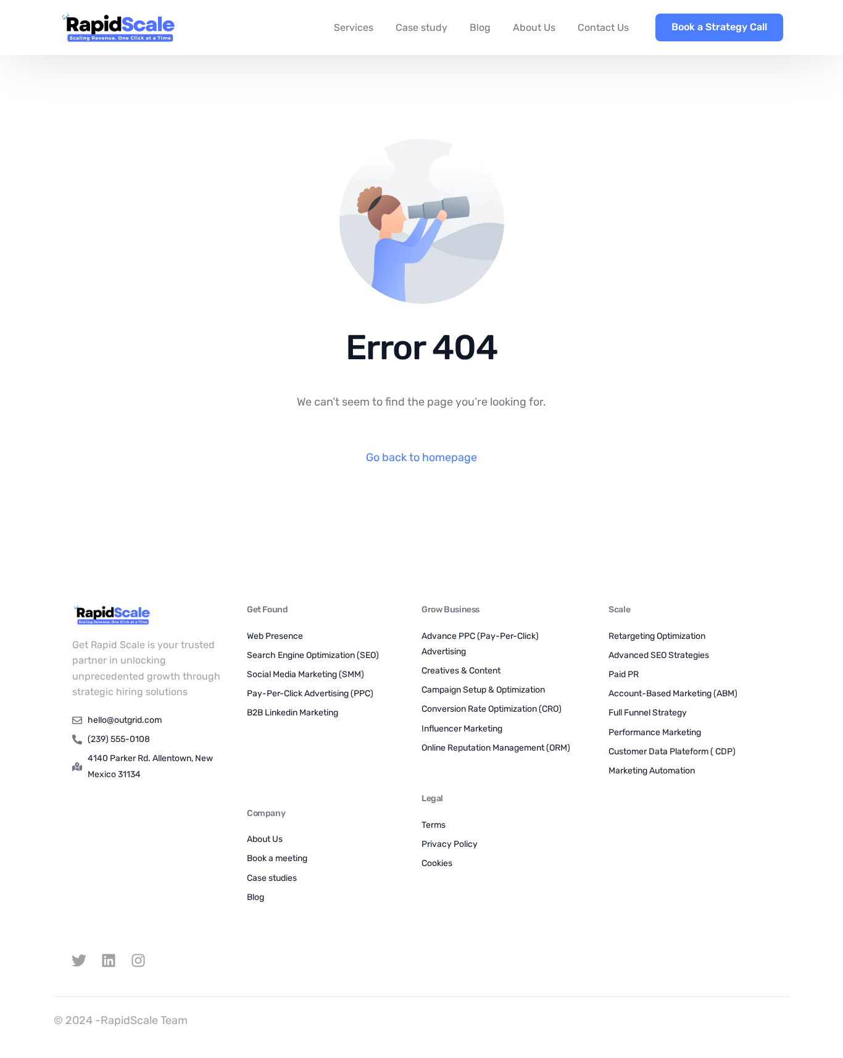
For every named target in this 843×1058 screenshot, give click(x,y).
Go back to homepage (421, 457)
